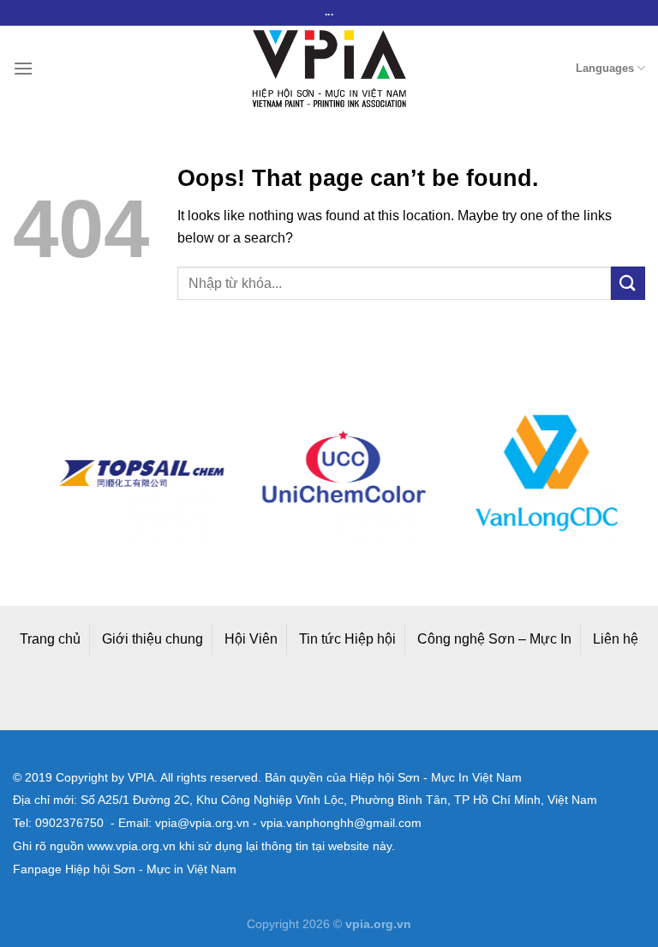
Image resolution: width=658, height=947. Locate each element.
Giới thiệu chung (152, 639)
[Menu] (23, 68)
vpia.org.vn (378, 924)
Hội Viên (251, 639)
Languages (605, 68)
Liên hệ (615, 639)
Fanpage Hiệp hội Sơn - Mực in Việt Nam (124, 869)
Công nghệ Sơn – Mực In (494, 639)
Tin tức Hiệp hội (347, 639)
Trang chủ (50, 639)
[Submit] (628, 283)
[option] (130, 473)
